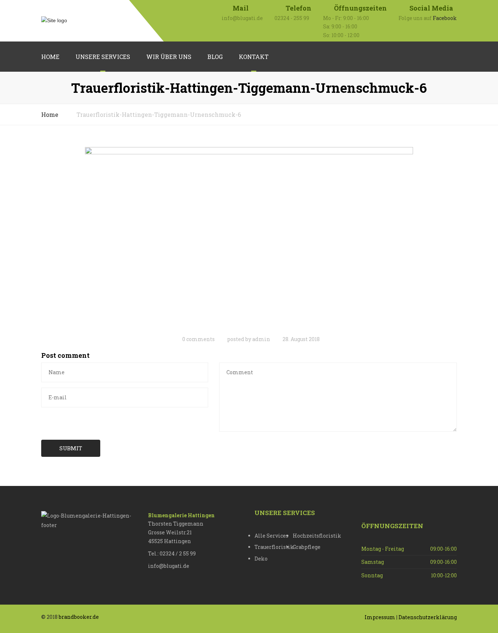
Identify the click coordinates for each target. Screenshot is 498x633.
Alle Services (271, 535)
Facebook (445, 18)
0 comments (198, 339)
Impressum (380, 617)
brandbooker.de (79, 616)
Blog (215, 56)
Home (50, 56)
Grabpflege (306, 546)
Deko (261, 558)
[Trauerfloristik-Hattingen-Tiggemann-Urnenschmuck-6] (249, 238)
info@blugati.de (168, 565)
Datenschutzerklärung (427, 617)
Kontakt (254, 56)
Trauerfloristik (273, 546)
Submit (70, 448)
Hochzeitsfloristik (312, 535)
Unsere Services (102, 56)
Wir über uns (168, 56)
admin (261, 339)
